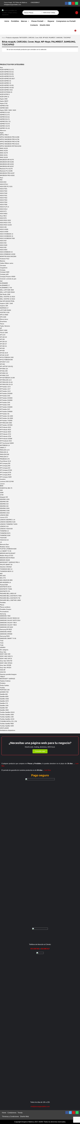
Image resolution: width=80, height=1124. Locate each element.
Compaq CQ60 (4, 272)
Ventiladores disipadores (7, 730)
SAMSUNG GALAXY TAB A (8, 625)
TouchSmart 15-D (5, 461)
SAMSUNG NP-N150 (6, 627)
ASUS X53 (3, 240)
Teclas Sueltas (4, 685)
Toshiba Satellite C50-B (7, 712)
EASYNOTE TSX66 (6, 589)
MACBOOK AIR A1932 (7, 164)
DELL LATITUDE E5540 (7, 292)
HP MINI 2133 (4, 375)
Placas (2, 605)
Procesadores (4, 611)
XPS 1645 (3, 317)
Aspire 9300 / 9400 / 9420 (8, 110)
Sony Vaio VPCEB (5, 665)
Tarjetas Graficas (5, 681)
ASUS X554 (3, 249)
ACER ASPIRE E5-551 (7, 74)
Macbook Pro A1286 (6, 171)
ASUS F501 (3, 189)
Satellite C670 (4, 701)
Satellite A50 (4, 694)
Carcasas (3, 265)
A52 (1, 179)
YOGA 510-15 (4, 540)
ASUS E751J (4, 184)
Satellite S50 (4, 708)
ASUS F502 (3, 191)
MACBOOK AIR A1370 (7, 159)
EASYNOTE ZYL (5, 591)
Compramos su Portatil (66, 21)
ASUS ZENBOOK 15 (6, 252)
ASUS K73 (3, 211)
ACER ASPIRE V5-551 (7, 85)
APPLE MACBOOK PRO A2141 (9, 144)
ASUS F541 (3, 195)
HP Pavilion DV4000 (6, 400)
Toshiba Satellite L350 (7, 717)
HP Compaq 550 (5, 465)
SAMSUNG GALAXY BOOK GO (9, 618)
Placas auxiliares (5, 607)
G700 (1, 495)
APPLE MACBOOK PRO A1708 (9, 141)
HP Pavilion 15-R (5, 391)
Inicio (6, 21)
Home (4, 1113)
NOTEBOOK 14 (5, 445)
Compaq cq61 (4, 274)
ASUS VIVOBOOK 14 (6, 234)
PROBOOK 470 (5, 459)
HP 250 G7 (3, 344)
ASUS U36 (3, 227)
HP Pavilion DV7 (5, 409)
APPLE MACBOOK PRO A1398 (9, 137)
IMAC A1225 (4, 150)
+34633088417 (35, 2)
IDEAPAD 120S (4, 499)
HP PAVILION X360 (6, 423)
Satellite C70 (4, 703)
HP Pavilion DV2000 (6, 393)
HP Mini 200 (4, 371)
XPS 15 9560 (4, 314)
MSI (1, 573)
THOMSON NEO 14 (6, 569)
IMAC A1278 (4, 153)
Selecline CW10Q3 (6, 567)
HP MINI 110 (4, 368)
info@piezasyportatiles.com (12, 4)
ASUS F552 (3, 198)
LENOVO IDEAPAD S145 (7, 522)
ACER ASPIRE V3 (5, 83)
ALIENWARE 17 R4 (6, 287)
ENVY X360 (3, 330)
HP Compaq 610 (5, 468)
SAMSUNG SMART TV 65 (8, 638)
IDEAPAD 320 (4, 506)
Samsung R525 (5, 636)
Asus (1, 177)
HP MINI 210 (4, 373)
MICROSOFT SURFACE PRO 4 (10, 562)
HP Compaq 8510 (5, 474)
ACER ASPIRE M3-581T (7, 78)
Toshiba (2, 687)
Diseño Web (45, 25)
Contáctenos (12, 1113)
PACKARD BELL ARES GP (8, 593)
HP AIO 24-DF (4, 355)
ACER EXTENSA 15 (6, 92)
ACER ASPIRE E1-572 (7, 69)
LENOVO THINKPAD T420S (8, 524)
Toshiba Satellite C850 (7, 714)
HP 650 (2, 350)
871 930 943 (35, 949)
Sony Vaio (3, 652)
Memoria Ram (4, 544)
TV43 (1, 643)
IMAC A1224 (4, 148)
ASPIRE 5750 (4, 105)
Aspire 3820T (4, 101)
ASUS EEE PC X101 (6, 186)
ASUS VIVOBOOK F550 (7, 238)
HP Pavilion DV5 (5, 402)
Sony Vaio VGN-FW (6, 661)
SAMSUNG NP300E (6, 634)
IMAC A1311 (4, 155)
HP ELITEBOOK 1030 (6, 357)
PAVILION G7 (4, 456)
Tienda (20, 1113)
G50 (1, 490)
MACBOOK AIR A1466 (7, 162)
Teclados (2, 683)
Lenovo (2, 484)
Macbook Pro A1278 (6, 168)
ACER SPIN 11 (4, 96)
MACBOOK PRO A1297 (7, 173)
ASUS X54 (3, 243)
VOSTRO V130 (4, 312)
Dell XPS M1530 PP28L (7, 301)
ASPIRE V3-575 (5, 126)
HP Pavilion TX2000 (6, 420)
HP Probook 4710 (5, 434)
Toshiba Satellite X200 (7, 726)
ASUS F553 (3, 200)
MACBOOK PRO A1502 (7, 175)
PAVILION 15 (4, 452)
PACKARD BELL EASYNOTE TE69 (10, 596)
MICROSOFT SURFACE (7, 678)
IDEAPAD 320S (4, 508)
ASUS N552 (3, 213)
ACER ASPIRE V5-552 (7, 87)
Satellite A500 (4, 696)
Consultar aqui (40, 751)
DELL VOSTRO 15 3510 (7, 296)
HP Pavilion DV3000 (6, 398)
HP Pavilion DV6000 (6, 407)
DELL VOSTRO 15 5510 (7, 299)
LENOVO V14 (4, 526)
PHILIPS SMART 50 (6, 564)
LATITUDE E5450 (5, 310)
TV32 (1, 640)
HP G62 (2, 364)
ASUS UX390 (4, 231)
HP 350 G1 (3, 346)
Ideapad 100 (4, 497)
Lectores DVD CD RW (7, 481)
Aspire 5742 (3, 103)
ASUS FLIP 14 (4, 207)
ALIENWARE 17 (5, 285)
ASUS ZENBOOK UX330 (7, 254)
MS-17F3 (3, 578)
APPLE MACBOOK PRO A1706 (9, 139)
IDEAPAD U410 (4, 513)
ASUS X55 (3, 247)
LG (1, 542)
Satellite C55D (4, 699)
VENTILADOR (4, 728)
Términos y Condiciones (10, 1116)
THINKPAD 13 (4, 531)
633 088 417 (45, 949)
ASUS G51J (3, 209)
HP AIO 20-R (4, 353)
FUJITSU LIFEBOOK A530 (8, 549)
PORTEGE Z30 (4, 690)
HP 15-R (2, 335)
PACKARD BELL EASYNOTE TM (10, 598)
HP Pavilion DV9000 (6, 411)
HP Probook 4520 (5, 432)
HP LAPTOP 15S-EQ (6, 366)
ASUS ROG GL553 (6, 225)
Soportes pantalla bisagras (8, 674)
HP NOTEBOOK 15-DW (7, 377)
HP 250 (2, 339)
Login (67, 13)
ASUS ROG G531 (5, 220)
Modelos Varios (4, 546)
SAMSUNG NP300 (5, 631)
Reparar (51, 21)
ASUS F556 (3, 204)
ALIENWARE (4, 283)
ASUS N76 (3, 218)
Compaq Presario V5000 (7, 276)
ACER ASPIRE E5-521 (7, 72)
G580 (1, 492)
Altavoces (3, 130)
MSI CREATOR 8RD (6, 580)
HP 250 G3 (3, 341)
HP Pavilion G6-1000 (6, 416)
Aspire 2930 (3, 99)
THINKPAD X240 (5, 535)
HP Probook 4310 (5, 427)
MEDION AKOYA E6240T (7, 553)
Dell (1, 281)
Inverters (2, 479)
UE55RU (2, 647)
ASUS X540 (3, 245)
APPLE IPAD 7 (4, 135)
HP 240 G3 (3, 337)
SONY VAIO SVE (5, 654)
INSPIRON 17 (4, 308)
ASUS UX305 (4, 229)
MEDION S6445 (5, 560)
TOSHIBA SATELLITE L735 (8, 721)
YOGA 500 (3, 537)
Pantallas (3, 602)
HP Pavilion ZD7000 (6, 425)
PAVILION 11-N (4, 450)
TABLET (2, 676)
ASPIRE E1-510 (5, 112)
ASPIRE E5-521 (5, 117)
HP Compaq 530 (5, 463)
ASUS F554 (3, 202)
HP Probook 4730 (5, 436)
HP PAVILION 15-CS (6, 384)
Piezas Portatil (37, 21)
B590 (1, 486)
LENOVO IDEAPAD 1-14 (7, 519)
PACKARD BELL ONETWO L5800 (10, 600)
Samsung (3, 614)
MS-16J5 (3, 575)
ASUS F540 (3, 193)
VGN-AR (2, 670)
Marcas (24, 21)
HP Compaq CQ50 (6, 477)
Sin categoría (4, 649)
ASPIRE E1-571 (5, 114)
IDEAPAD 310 (4, 504)
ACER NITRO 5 (5, 94)
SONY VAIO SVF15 (6, 658)
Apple (2, 133)
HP (1, 328)
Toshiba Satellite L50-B (7, 719)
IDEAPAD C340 (4, 510)
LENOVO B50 (4, 515)
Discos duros (4, 319)
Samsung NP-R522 (6, 629)
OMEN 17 (3, 447)
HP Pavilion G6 (4, 414)
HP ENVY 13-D (4, 362)
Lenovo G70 (4, 517)
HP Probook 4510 (5, 429)
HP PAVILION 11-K (6, 380)
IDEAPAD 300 (4, 501)
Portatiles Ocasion (5, 609)
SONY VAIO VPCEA (6, 663)
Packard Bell (4, 584)
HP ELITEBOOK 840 (6, 359)
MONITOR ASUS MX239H (8, 256)
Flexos (2, 324)
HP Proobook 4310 (6, 441)
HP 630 (2, 348)
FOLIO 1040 (4, 332)
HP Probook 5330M (6, 438)
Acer (1, 67)
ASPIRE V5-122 (5, 128)
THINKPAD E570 (5, 533)
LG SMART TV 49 (5, 551)
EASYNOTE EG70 (5, 587)
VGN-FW (3, 672)
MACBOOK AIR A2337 (7, 166)
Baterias (2, 261)
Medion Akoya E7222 (6, 555)
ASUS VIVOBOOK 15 (6, 236)
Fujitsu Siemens (5, 326)
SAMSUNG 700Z (5, 616)
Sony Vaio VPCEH (5, 667)
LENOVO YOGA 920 (6, 528)
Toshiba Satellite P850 (7, 723)
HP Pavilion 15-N (5, 386)
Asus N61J (3, 216)
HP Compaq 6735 (5, 472)
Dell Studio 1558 (5, 294)
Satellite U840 (4, 710)
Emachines (3, 321)
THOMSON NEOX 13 (6, 571)
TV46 (1, 645)
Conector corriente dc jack (8, 279)
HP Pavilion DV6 (5, 405)
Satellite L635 (4, 705)
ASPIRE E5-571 (5, 119)
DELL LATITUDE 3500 (7, 290)
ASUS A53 (3, 182)
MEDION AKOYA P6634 (7, 558)
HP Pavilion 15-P (5, 389)
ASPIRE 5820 (4, 108)
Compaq (2, 270)
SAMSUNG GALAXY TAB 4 (8, 622)
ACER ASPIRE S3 (5, 81)
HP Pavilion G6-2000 (6, 418)
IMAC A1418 (4, 157)
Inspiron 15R (4, 305)
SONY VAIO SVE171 (6, 656)
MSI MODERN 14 (5, 582)
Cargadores (3, 267)
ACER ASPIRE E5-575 (7, 76)
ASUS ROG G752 (5, 222)
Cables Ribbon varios (6, 263)
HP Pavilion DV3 (5, 396)
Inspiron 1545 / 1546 (6, 303)
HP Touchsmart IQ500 (7, 443)
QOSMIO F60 (4, 692)
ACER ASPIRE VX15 (6, 90)
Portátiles (15, 21)
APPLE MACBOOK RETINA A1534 (10, 146)
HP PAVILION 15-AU (6, 382)
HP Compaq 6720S (6, 470)
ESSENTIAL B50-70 (6, 488)
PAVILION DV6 (4, 454)
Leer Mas (47, 770)
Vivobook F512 (4, 258)
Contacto (34, 25)
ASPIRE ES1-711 (5, 121)
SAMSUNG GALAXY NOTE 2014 (10, 620)
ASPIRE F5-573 (5, 123)
